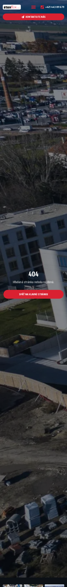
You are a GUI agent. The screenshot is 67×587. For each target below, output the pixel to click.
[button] (33, 7)
